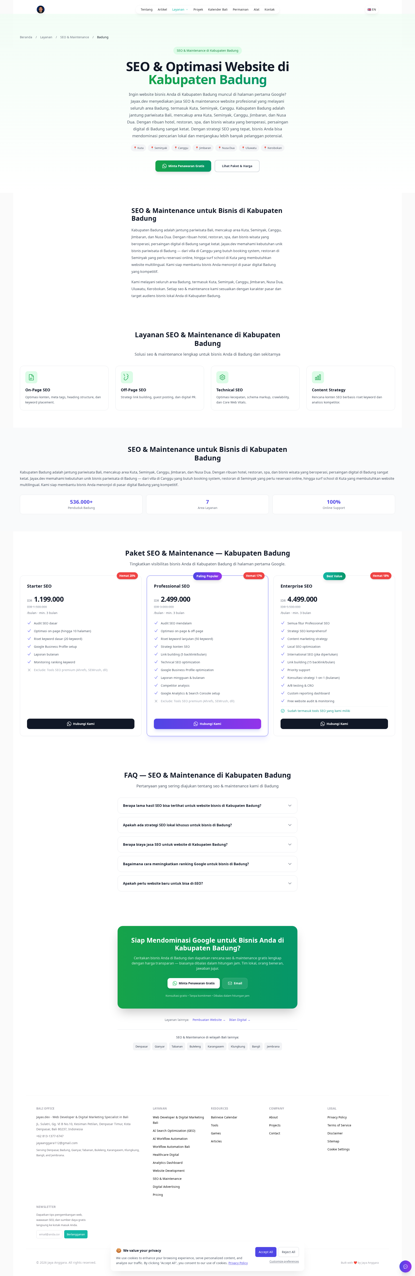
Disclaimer (335, 1133)
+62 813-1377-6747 (50, 1136)
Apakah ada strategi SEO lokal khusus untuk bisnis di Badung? (177, 825)
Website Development (169, 1171)
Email (238, 983)
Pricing (158, 1195)
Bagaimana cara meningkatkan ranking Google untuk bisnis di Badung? (186, 864)
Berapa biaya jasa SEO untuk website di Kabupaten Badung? (175, 844)
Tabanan (177, 1046)
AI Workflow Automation (170, 1139)
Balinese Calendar (224, 1117)
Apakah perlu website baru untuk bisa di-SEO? (163, 883)
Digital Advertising (166, 1187)
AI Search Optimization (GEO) (174, 1131)
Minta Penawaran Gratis (186, 166)
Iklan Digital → (240, 1020)
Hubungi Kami (83, 724)
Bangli (256, 1046)
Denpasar (142, 1046)
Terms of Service (339, 1125)
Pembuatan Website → (209, 1020)
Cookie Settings (338, 1149)
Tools (214, 1125)
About (273, 1117)
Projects (275, 1125)
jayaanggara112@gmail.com (57, 1143)
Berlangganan (76, 1234)
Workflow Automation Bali (171, 1147)
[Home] (41, 9)
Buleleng (195, 1046)
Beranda (26, 37)
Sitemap (333, 1141)
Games (216, 1133)
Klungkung (238, 1046)
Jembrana (273, 1046)
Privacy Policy (337, 1117)
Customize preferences (284, 1261)
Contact (274, 1133)
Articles (216, 1141)
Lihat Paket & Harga (237, 166)
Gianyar (160, 1046)
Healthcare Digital (166, 1155)
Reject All (288, 1252)
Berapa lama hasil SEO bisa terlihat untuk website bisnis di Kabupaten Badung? (192, 805)
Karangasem (216, 1046)
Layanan (46, 37)
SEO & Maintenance (74, 37)
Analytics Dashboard (168, 1163)
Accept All (266, 1252)
